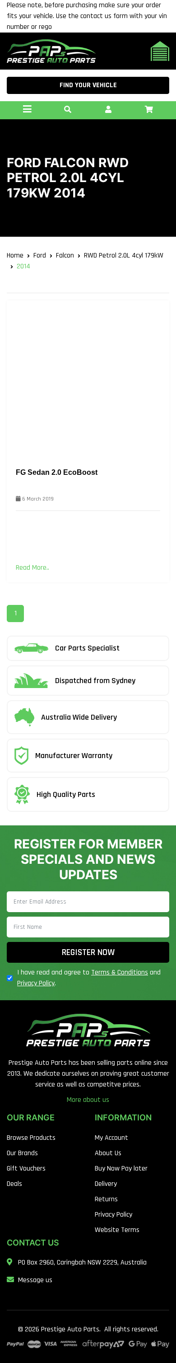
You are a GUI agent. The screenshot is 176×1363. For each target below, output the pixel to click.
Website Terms (117, 1230)
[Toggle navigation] (27, 110)
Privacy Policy (36, 983)
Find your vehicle (88, 85)
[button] (67, 110)
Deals (14, 1184)
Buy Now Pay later (121, 1168)
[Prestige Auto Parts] (51, 51)
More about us (88, 1100)
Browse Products (31, 1138)
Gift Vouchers (26, 1168)
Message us (35, 1280)
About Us (108, 1153)
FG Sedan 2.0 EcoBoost (56, 472)
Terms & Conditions (119, 972)
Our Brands (22, 1153)
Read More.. (32, 567)
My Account (111, 1138)
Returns (106, 1199)
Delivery (106, 1184)
